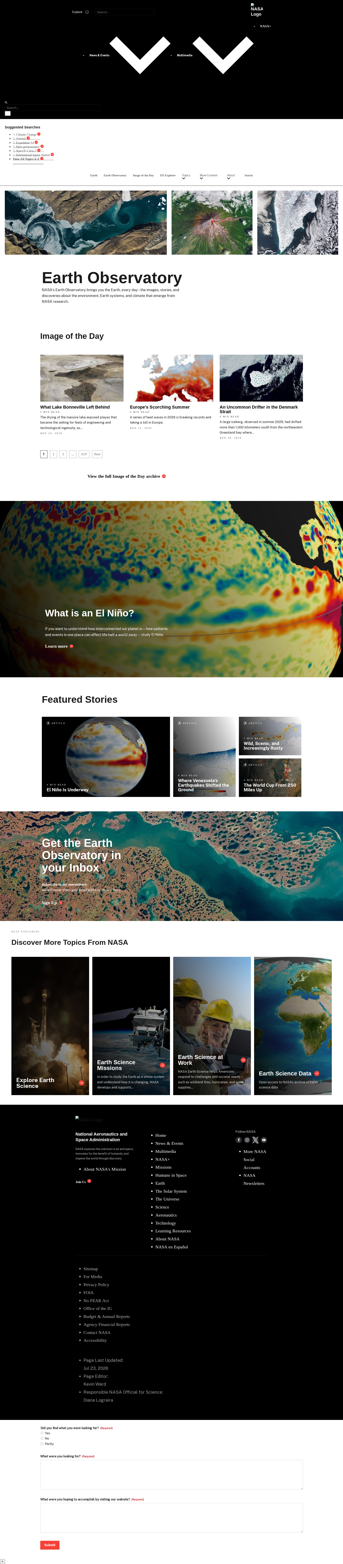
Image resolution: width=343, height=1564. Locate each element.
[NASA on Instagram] (247, 1140)
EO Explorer (168, 175)
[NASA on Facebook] (238, 1140)
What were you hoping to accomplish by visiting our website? (92, 1499)
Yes (47, 1433)
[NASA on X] (255, 1140)
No (47, 1438)
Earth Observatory (115, 175)
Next (97, 454)
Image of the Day (143, 175)
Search (248, 175)
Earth (93, 175)
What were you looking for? (67, 1456)
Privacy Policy (111, 890)
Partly (49, 1444)
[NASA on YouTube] (264, 1140)
